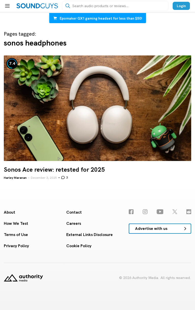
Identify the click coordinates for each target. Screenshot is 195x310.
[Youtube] (160, 211)
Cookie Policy (78, 245)
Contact (74, 212)
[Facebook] (131, 211)
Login (181, 6)
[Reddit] (188, 211)
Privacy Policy (16, 245)
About (9, 212)
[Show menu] (7, 6)
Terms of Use (16, 234)
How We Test (16, 223)
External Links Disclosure (89, 234)
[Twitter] (174, 211)
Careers (73, 223)
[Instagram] (145, 211)
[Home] (37, 6)
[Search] (67, 5)
